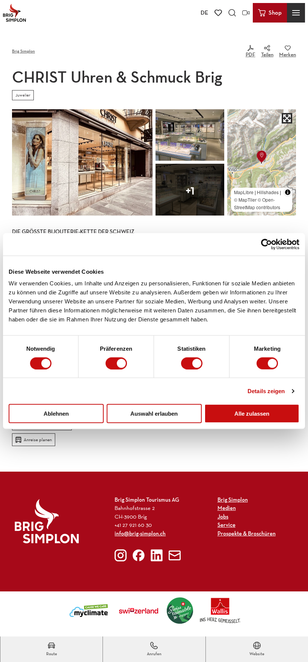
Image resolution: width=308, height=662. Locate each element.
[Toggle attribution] (287, 192)
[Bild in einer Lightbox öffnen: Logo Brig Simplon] (47, 521)
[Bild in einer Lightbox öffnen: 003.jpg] (190, 135)
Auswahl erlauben (154, 413)
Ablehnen (56, 413)
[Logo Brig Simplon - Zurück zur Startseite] (14, 13)
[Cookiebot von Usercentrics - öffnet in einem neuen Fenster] (266, 244)
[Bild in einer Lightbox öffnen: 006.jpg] (190, 190)
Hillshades (268, 192)
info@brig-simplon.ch (140, 533)
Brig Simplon (23, 51)
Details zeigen (266, 391)
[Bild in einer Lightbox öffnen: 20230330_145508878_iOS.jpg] (82, 162)
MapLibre (244, 192)
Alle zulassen (251, 413)
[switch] (116, 363)
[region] (261, 162)
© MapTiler (245, 199)
